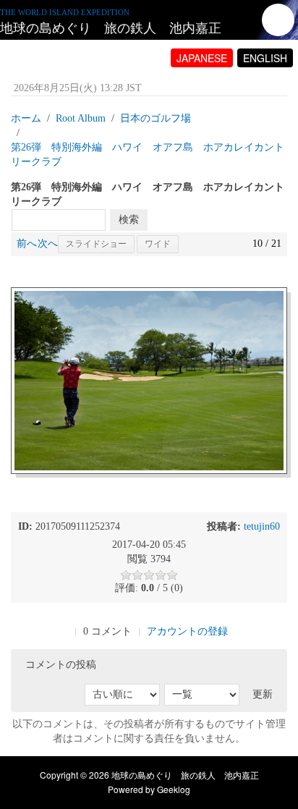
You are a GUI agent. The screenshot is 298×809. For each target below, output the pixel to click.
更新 (262, 694)
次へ (48, 243)
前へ (27, 243)
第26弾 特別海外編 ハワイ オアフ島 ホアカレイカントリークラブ (147, 154)
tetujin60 (262, 526)
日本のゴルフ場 (155, 118)
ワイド (158, 244)
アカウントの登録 (187, 631)
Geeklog (173, 789)
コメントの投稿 (60, 664)
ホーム (26, 118)
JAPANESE (201, 58)
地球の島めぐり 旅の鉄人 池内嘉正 (110, 28)
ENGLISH (265, 58)
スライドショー (96, 244)
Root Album (81, 118)
